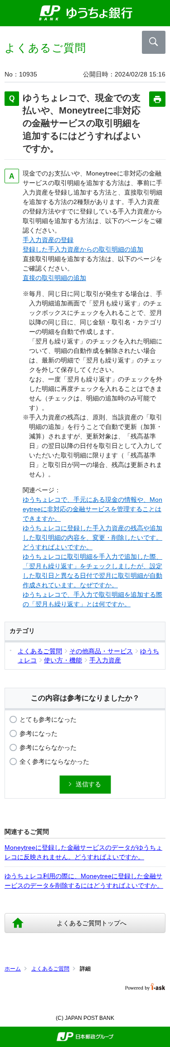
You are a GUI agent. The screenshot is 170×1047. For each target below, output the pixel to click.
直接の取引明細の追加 (54, 277)
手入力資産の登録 (48, 239)
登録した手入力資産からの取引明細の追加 (83, 249)
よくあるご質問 (50, 969)
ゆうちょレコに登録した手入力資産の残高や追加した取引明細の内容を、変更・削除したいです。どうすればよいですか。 (92, 537)
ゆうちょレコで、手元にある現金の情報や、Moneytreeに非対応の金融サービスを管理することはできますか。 (92, 509)
